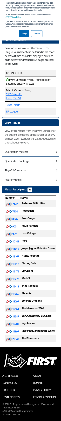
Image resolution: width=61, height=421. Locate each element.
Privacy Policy (13, 16)
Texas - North (13, 105)
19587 (15, 316)
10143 (15, 241)
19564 (15, 309)
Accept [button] (24, 33)
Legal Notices (11, 397)
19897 (15, 331)
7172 (15, 204)
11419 (15, 249)
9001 (15, 226)
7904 (15, 211)
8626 (15, 219)
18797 (15, 301)
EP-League (12, 111)
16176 (15, 271)
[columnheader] (12, 198)
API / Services (10, 375)
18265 (15, 294)
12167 (15, 256)
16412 (15, 286)
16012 (15, 264)
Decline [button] (37, 33)
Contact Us (9, 383)
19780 (15, 324)
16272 (15, 279)
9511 (15, 234)
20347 (15, 339)
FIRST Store (9, 390)
